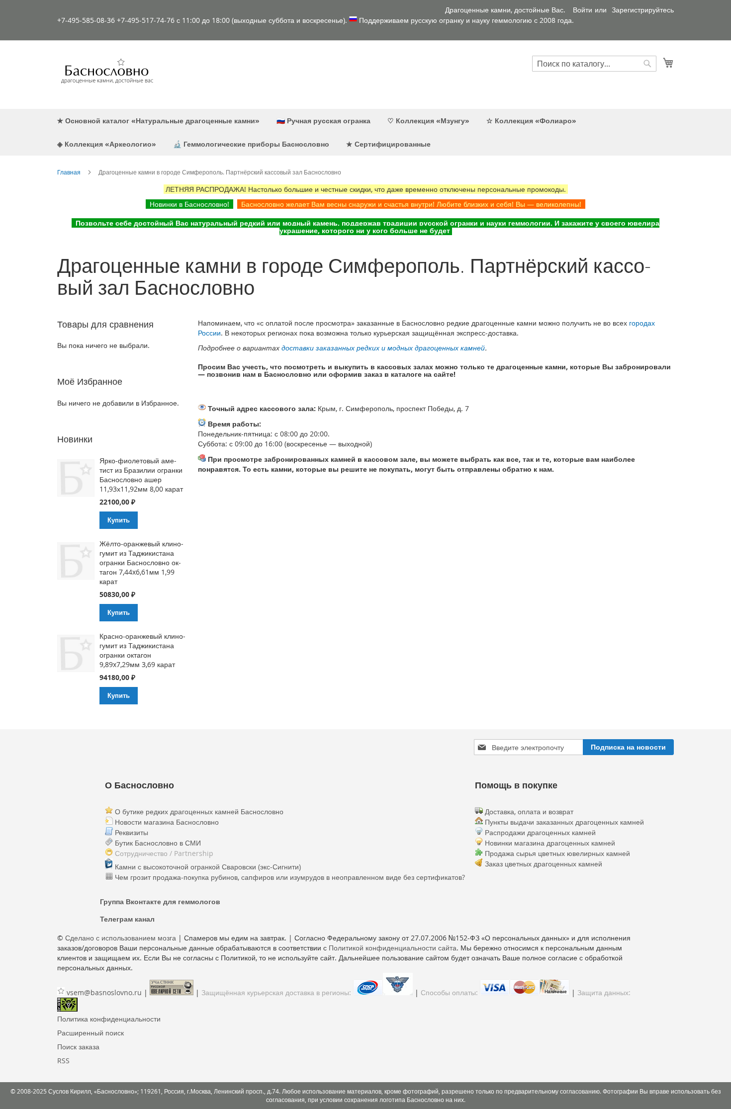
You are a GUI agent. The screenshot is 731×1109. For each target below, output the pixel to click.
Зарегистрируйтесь (643, 9)
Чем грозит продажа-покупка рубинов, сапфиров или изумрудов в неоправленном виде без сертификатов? (289, 877)
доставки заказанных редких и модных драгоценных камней (383, 347)
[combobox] (594, 64)
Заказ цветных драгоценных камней (543, 863)
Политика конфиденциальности (109, 1019)
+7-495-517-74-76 (146, 20)
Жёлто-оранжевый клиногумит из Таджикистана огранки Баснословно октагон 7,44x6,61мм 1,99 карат (141, 562)
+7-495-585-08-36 (86, 20)
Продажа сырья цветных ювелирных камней (557, 853)
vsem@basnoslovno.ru (104, 992)
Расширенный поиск (90, 1032)
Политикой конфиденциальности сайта (393, 947)
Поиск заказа (78, 1046)
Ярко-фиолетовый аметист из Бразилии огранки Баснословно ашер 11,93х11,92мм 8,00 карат (141, 475)
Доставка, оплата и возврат (528, 811)
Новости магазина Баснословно (166, 822)
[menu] (365, 132)
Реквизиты (130, 832)
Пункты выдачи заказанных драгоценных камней (563, 822)
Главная (69, 172)
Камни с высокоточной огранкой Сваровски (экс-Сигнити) (207, 866)
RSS (63, 1060)
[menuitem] (158, 120)
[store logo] (107, 74)
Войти (582, 9)
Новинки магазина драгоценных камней (550, 843)
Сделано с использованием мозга (120, 937)
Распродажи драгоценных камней (540, 832)
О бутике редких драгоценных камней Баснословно (198, 811)
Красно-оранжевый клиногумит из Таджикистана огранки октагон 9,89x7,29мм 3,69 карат (142, 650)
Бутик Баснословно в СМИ (157, 843)
